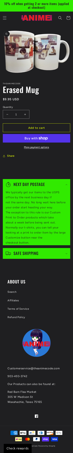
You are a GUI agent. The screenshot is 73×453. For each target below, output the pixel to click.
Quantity (8, 107)
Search (12, 291)
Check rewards (18, 448)
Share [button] (11, 155)
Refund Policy (16, 317)
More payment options (36, 147)
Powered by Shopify (47, 446)
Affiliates (13, 300)
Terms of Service (18, 308)
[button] (5, 18)
